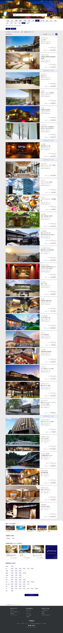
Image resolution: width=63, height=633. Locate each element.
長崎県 (20, 588)
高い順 (50, 34)
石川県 (16, 577)
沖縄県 (12, 590)
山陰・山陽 (42, 20)
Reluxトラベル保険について (14, 611)
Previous (7, 44)
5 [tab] (23, 51)
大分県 (28, 588)
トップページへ (31, 595)
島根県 (16, 584)
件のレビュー (48, 43)
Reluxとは (50, 1)
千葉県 (16, 572)
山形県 (28, 568)
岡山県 (20, 584)
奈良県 (28, 581)
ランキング (27, 611)
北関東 (16, 20)
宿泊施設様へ (12, 613)
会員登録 (42, 1)
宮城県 (20, 568)
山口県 (28, 584)
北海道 (8, 20)
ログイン (46, 1)
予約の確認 (55, 1)
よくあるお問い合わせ (45, 610)
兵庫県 (24, 581)
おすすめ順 (45, 34)
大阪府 (20, 581)
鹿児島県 (36, 588)
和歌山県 (32, 581)
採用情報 (43, 613)
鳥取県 (12, 584)
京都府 (16, 581)
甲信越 (25, 20)
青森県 (12, 568)
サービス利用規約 (22, 623)
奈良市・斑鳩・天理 (9, 25)
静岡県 (16, 579)
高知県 (24, 586)
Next (38, 44)
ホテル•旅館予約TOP (8, 604)
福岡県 (12, 588)
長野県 (20, 575)
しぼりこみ (13, 28)
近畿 (37, 20)
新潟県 (12, 575)
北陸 (29, 20)
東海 (33, 20)
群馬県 (20, 570)
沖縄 (55, 20)
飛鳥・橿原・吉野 (17, 25)
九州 (51, 20)
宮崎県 (32, 588)
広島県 (24, 584)
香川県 (16, 586)
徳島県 (12, 586)
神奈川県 (24, 572)
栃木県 (16, 570)
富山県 (12, 577)
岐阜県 (12, 579)
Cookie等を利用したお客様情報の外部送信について (36, 623)
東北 (12, 20)
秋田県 (24, 568)
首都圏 (20, 20)
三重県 (24, 579)
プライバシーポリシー (27, 623)
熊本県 (24, 588)
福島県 (32, 568)
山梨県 (16, 575)
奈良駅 (13, 538)
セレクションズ (28, 613)
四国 (47, 20)
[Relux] (9, 1)
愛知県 (20, 579)
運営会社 (43, 611)
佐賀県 (16, 588)
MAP (56, 34)
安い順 (53, 34)
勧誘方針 (18, 623)
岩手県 (16, 568)
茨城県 (12, 570)
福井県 (20, 577)
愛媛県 (20, 586)
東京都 (20, 572)
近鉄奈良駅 (8, 538)
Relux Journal (28, 610)
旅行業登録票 (44, 623)
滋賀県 (12, 581)
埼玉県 (12, 572)
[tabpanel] (23, 44)
